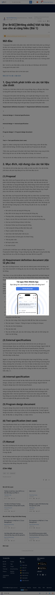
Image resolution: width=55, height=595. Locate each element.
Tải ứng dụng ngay (27, 288)
